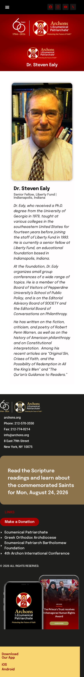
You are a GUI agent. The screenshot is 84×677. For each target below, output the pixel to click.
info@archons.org (16, 435)
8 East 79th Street (16, 441)
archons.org (12, 417)
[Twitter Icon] (73, 7)
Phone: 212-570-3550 (19, 423)
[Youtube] (66, 7)
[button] (7, 7)
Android (8, 669)
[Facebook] (50, 7)
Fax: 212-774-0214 (17, 429)
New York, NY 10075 (18, 447)
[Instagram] (58, 7)
